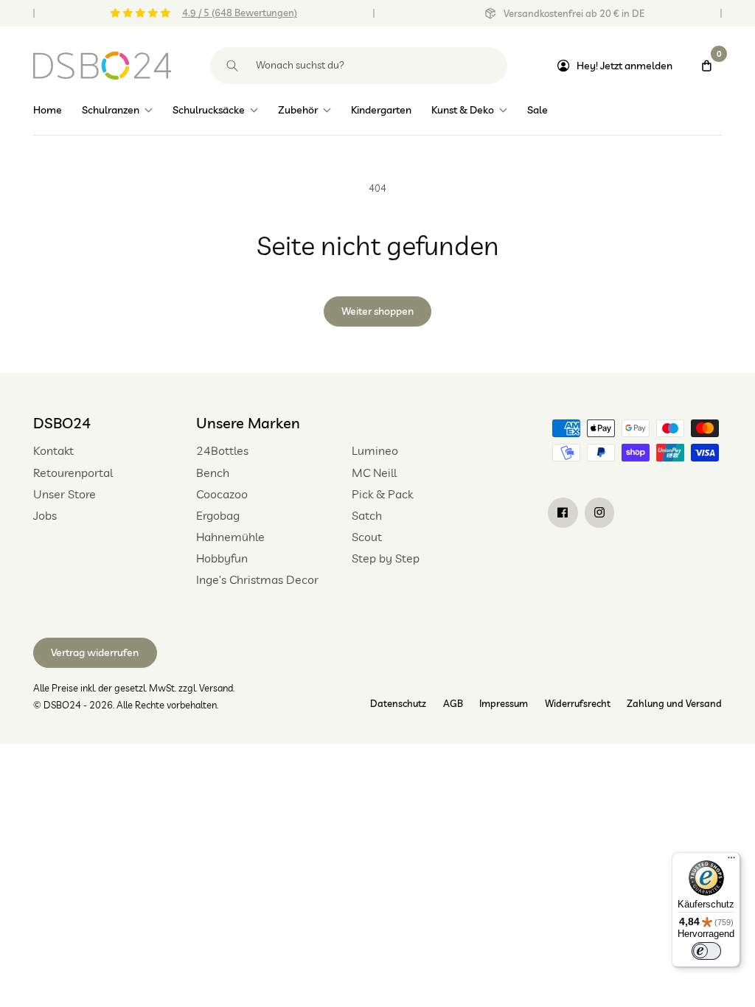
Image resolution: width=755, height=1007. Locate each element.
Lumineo (375, 450)
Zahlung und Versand (674, 703)
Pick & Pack (382, 494)
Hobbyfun (222, 558)
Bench (212, 472)
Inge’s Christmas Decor (257, 579)
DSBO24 (62, 423)
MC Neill (374, 472)
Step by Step (386, 558)
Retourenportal (73, 472)
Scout (367, 536)
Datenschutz (398, 703)
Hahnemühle (230, 536)
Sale (537, 109)
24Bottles (222, 450)
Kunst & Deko (462, 109)
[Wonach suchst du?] (232, 65)
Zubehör (298, 109)
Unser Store (64, 494)
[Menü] (731, 861)
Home (47, 109)
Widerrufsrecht (577, 703)
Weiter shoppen (377, 311)
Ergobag (218, 515)
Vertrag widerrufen (95, 652)
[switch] (706, 951)
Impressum (503, 703)
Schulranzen (110, 109)
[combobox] (358, 65)
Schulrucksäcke (209, 109)
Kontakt (53, 450)
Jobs (45, 515)
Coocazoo (222, 494)
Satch (367, 515)
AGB (453, 703)
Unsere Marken (248, 423)
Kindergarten (381, 109)
